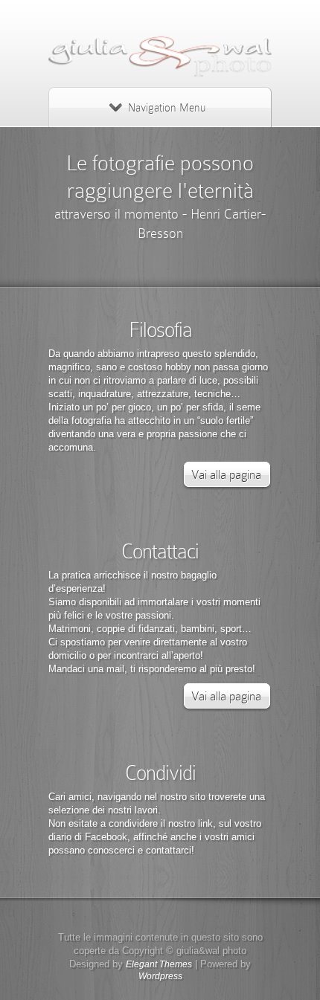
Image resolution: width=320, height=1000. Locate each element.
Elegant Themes (159, 964)
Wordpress (160, 976)
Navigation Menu (166, 108)
